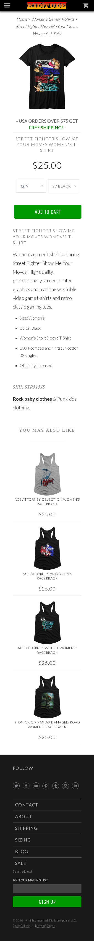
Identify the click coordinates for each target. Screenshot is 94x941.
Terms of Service (45, 925)
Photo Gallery (21, 925)
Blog (21, 851)
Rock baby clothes (32, 399)
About (23, 816)
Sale (20, 863)
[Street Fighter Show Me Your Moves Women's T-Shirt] (47, 75)
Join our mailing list (30, 880)
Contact (26, 804)
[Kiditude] (47, 6)
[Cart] (86, 6)
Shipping (26, 828)
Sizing (23, 839)
